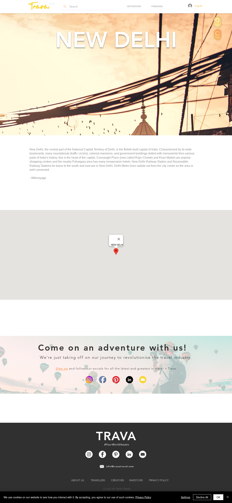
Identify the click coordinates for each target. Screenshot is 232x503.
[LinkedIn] (129, 379)
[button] (134, 6)
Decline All (202, 497)
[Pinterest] (116, 379)
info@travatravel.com (120, 466)
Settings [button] (185, 497)
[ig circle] (89, 379)
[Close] (227, 497)
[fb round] (102, 379)
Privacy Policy (143, 497)
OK (218, 497)
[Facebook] (102, 454)
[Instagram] (89, 454)
